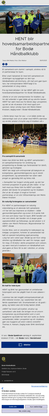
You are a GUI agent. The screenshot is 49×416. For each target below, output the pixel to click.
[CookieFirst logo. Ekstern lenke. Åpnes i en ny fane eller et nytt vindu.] (2, 388)
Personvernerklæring (39, 386)
